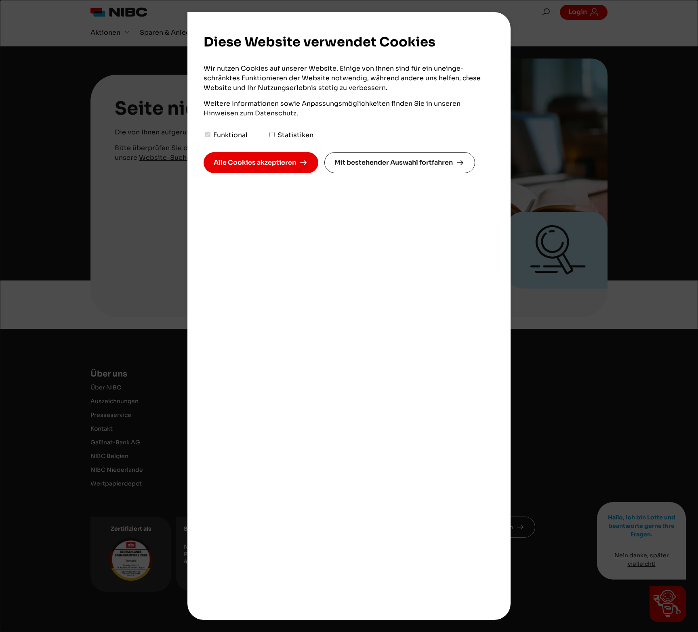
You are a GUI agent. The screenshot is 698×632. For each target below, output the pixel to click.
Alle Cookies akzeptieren (255, 162)
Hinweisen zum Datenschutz (250, 113)
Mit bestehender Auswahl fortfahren (393, 162)
